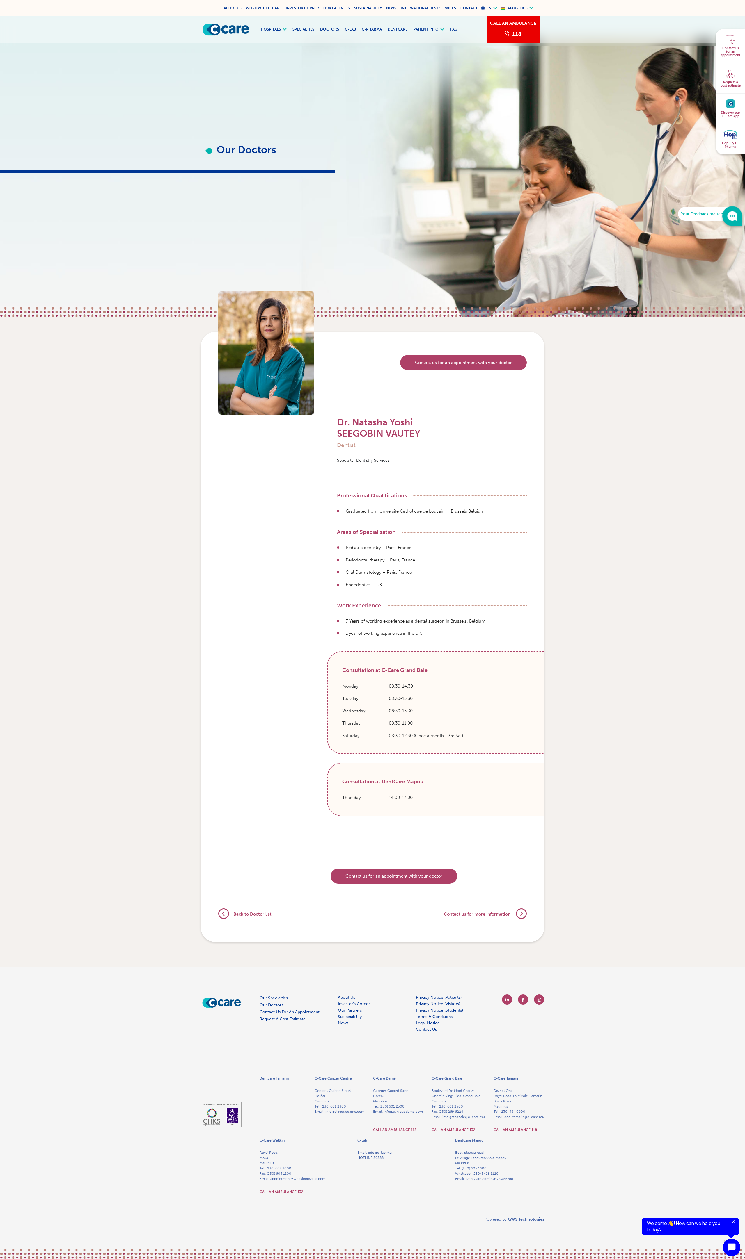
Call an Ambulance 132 (453, 1130)
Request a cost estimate (283, 1019)
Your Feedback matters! (703, 213)
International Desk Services (428, 8)
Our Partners (336, 8)
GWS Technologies (526, 1219)
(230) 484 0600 (512, 1112)
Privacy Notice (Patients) (439, 997)
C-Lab (350, 29)
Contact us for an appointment (290, 1012)
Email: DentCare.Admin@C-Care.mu (484, 1179)
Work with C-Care (263, 8)
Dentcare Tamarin (274, 1078)
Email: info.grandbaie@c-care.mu (458, 1117)
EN (489, 8)
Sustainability (368, 8)
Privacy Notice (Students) (439, 1010)
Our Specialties (274, 998)
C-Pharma (372, 29)
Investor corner (302, 8)
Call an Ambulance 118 (394, 1130)
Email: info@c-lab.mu (374, 1153)
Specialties (303, 29)
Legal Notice (428, 1023)
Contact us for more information (478, 914)
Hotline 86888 (370, 1158)
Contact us (426, 1029)
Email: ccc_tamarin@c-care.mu (519, 1117)
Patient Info (426, 29)
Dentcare (397, 29)
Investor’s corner (354, 1003)
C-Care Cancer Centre (333, 1078)
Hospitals (271, 29)
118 (517, 34)
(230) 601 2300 (333, 1106)
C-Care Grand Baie (447, 1078)
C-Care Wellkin (272, 1140)
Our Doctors (271, 1005)
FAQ (454, 29)
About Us (233, 8)
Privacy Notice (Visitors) (438, 1003)
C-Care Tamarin (506, 1078)
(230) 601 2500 (450, 1106)
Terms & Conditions (434, 1016)
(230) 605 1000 (278, 1168)
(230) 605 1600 (474, 1168)
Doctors (329, 29)
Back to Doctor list (252, 914)
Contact (469, 8)
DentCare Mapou (469, 1140)
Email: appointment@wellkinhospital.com (292, 1179)
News (391, 8)
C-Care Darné (384, 1078)
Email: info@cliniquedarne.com (339, 1112)
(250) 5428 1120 (486, 1173)
